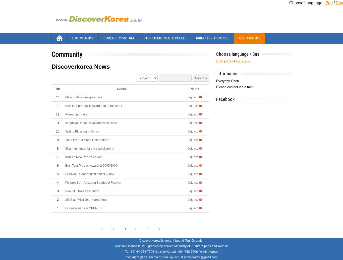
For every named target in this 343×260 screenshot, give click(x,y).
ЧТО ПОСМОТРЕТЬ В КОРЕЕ (164, 38)
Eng (329, 3)
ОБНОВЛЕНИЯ (249, 38)
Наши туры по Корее (212, 38)
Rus (339, 3)
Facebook (243, 61)
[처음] (101, 229)
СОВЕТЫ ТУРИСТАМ (118, 38)
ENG (219, 61)
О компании (83, 38)
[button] (193, 97)
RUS (229, 61)
